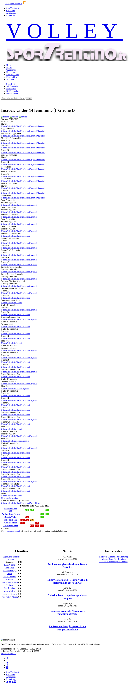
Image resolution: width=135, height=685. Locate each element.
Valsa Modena (10, 591)
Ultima (4, 126)
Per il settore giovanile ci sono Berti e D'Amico (67, 566)
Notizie (9, 67)
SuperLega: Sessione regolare (11, 558)
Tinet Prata (9, 568)
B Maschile (11, 89)
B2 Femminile (12, 93)
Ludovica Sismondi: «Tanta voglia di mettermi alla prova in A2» (67, 581)
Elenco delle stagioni (9, 498)
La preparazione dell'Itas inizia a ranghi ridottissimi (67, 612)
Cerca (37, 503)
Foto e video (11, 77)
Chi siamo (10, 10)
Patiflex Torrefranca (10, 514)
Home (8, 65)
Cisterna (9, 579)
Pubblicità (10, 15)
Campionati (11, 70)
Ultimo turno (11, 72)
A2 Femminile (12, 86)
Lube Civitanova (10, 594)
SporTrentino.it (12, 8)
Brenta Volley (10, 517)
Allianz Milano (9, 576)
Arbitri (32, 503)
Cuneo (9, 573)
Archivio (10, 79)
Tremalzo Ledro (10, 526)
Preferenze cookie (8, 653)
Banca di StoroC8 (10, 510)
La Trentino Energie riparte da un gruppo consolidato (67, 628)
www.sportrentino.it (11, 531)
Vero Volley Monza (9, 597)
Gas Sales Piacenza (10, 582)
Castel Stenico (10, 523)
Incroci (27, 126)
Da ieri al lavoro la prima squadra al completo (67, 597)
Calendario (11, 126)
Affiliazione (11, 13)
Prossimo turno (12, 74)
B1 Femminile (12, 91)
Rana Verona (9, 565)
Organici (33, 126)
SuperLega (10, 84)
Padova (9, 585)
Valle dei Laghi (10, 520)
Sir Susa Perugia (9, 571)
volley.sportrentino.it (13, 4)
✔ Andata (5, 528)
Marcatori (41, 126)
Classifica (20, 126)
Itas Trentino (9, 588)
